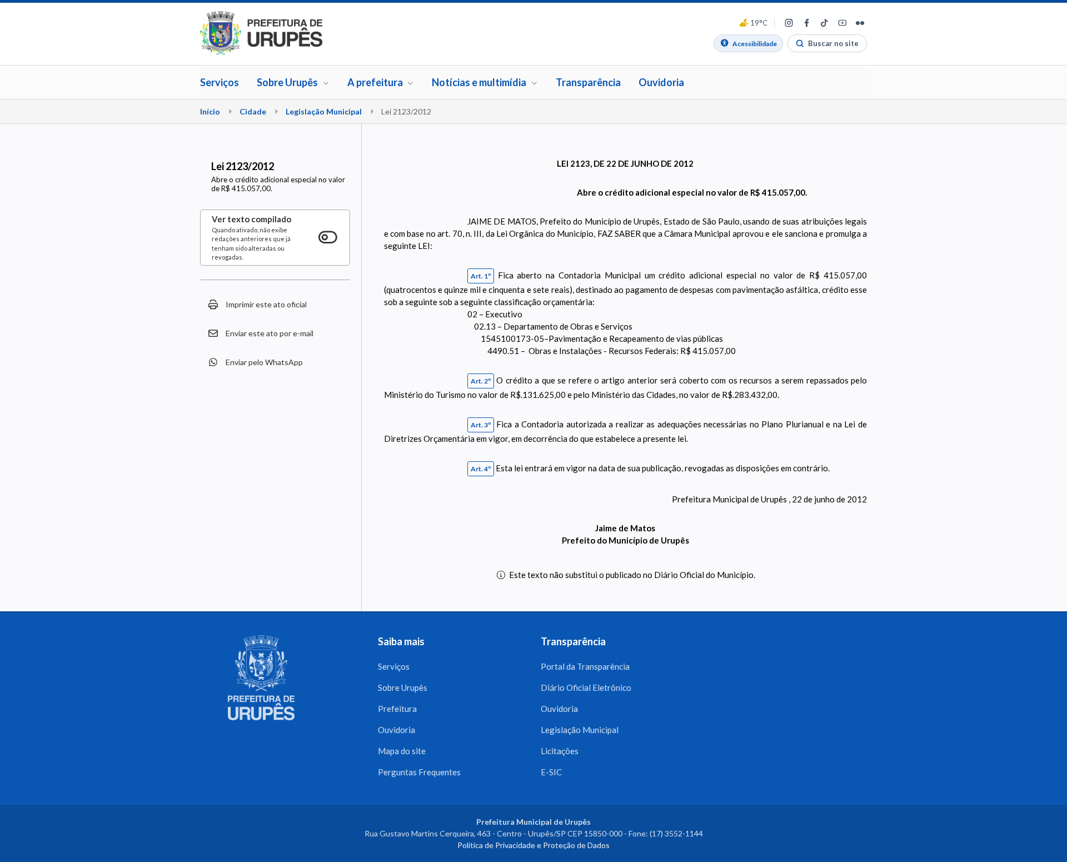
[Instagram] (788, 23)
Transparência (588, 82)
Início (210, 111)
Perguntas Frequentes (419, 772)
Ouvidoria (661, 82)
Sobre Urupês (402, 687)
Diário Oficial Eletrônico (586, 687)
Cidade (253, 111)
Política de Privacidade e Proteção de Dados (533, 845)
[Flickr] (859, 23)
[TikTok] (824, 23)
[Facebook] (806, 23)
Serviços (219, 82)
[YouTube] (842, 23)
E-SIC (551, 772)
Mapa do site (402, 751)
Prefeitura (397, 709)
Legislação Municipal (324, 111)
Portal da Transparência (585, 666)
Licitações (560, 751)
